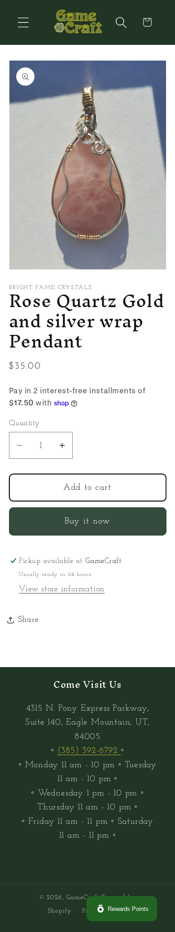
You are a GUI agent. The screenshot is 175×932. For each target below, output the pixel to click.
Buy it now (88, 521)
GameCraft (82, 897)
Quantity (24, 423)
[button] (23, 22)
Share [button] (28, 619)
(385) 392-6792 (89, 750)
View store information (62, 589)
